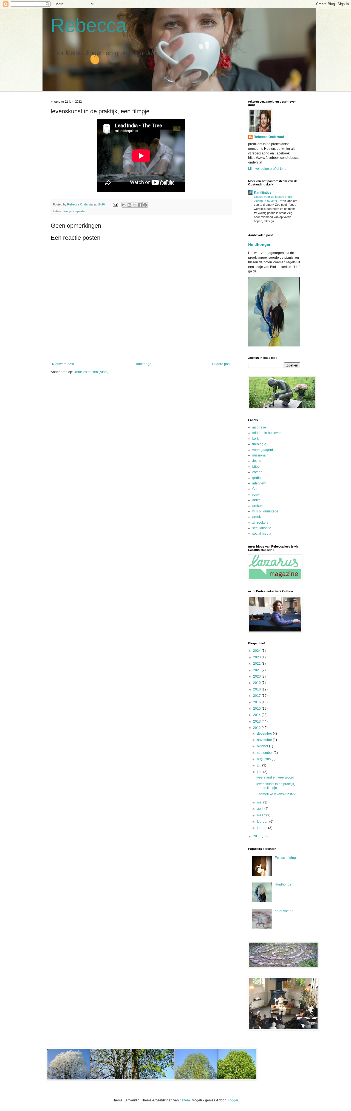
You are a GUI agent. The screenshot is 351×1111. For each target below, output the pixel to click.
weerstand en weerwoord (275, 777)
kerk (255, 439)
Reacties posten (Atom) (91, 372)
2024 (257, 651)
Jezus (256, 461)
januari (262, 828)
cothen (257, 472)
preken (257, 506)
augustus (264, 759)
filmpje (67, 211)
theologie (259, 444)
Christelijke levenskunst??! (276, 794)
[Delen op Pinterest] (145, 205)
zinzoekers (260, 523)
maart (261, 815)
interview (259, 483)
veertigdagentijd (264, 450)
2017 (257, 696)
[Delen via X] (134, 205)
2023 (257, 657)
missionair (260, 455)
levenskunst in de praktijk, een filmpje (275, 786)
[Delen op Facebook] (140, 205)
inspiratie (79, 211)
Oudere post (221, 364)
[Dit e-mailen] (124, 205)
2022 (257, 664)
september (265, 753)
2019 (257, 683)
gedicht (257, 478)
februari (263, 822)
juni (260, 772)
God (255, 489)
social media (261, 533)
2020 (257, 676)
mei (260, 802)
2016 (257, 702)
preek (256, 517)
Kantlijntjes (262, 192)
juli (259, 765)
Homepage (143, 364)
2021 (257, 670)
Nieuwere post (63, 364)
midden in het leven (267, 433)
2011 (257, 836)
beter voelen (284, 911)
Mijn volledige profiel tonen (268, 169)
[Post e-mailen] (115, 204)
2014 (257, 715)
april (260, 809)
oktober (263, 746)
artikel (256, 500)
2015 (257, 708)
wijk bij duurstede (265, 511)
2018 (257, 689)
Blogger (232, 1100)
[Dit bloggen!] (129, 205)
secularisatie (261, 528)
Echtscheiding (285, 858)
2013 (257, 721)
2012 (257, 728)
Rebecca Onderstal (269, 137)
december (265, 733)
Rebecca (89, 25)
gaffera (185, 1100)
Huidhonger (259, 244)
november (265, 740)
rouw (256, 495)
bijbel (256, 467)
